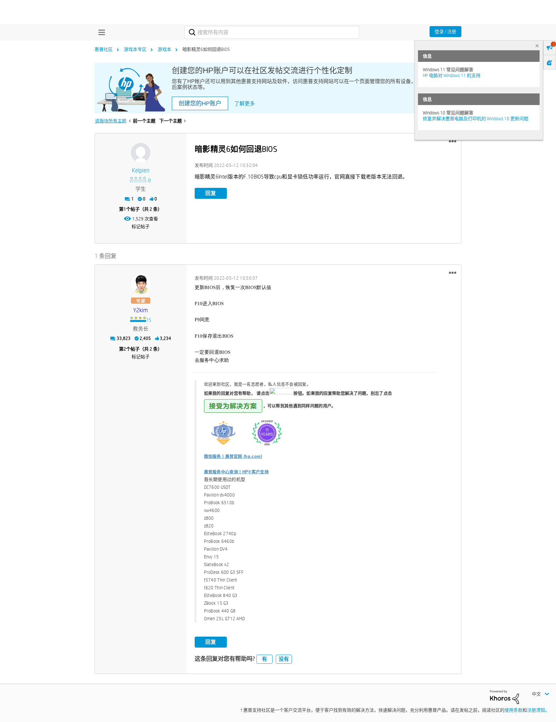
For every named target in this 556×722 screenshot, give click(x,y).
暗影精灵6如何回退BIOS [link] (206, 49)
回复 (210, 193)
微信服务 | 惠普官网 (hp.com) (233, 456)
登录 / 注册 (445, 31)
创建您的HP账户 (200, 103)
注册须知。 (538, 710)
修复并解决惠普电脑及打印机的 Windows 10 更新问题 (475, 118)
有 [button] (264, 659)
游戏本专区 (135, 49)
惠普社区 (104, 49)
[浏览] (100, 32)
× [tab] (537, 46)
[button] (452, 141)
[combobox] (271, 32)
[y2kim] (140, 284)
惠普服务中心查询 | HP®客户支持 (236, 471)
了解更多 (244, 103)
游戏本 (164, 49)
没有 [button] (284, 659)
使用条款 (514, 710)
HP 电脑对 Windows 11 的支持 (451, 75)
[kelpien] (140, 152)
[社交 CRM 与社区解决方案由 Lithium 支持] (504, 696)
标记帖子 (141, 226)
